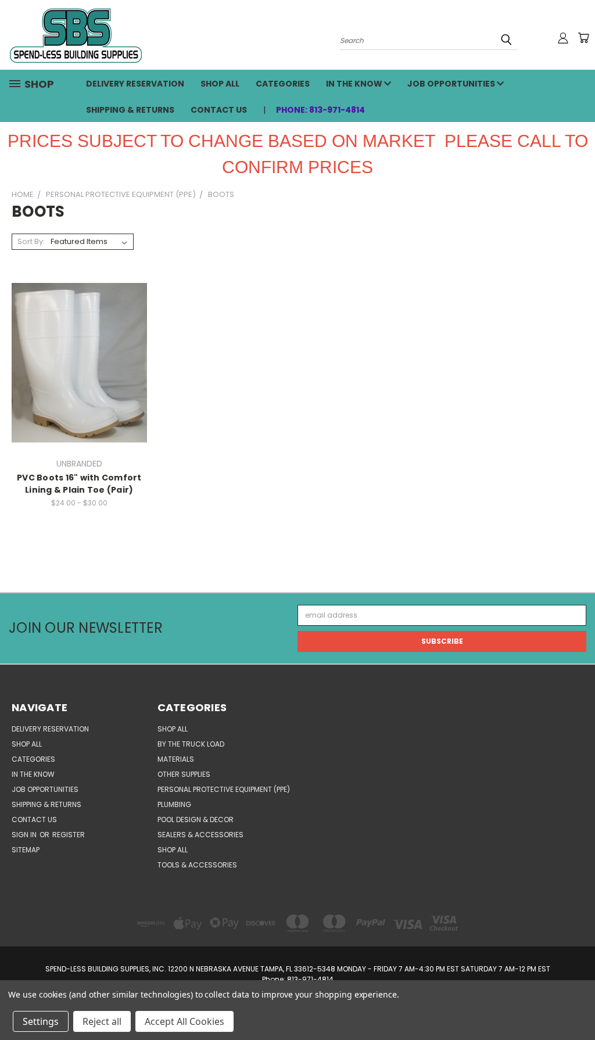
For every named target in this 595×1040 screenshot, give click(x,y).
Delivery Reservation (135, 83)
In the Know (355, 83)
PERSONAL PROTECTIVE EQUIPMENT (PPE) (223, 789)
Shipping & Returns (130, 110)
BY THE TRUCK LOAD (190, 744)
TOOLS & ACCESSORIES (197, 865)
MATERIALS (175, 759)
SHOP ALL (219, 83)
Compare (75, 362)
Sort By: (31, 241)
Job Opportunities (452, 83)
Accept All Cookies (184, 1021)
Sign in (25, 835)
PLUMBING (174, 804)
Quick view (79, 341)
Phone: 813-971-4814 (320, 110)
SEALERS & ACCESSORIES (200, 835)
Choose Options (79, 381)
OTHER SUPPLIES (183, 774)
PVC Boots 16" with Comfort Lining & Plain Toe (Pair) (79, 484)
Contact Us (219, 110)
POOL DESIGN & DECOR (195, 819)
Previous (575, 1003)
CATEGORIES (283, 83)
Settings (41, 1021)
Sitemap (26, 850)
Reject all (102, 1021)
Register (68, 835)
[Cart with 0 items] (583, 38)
